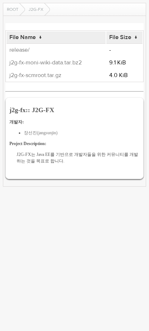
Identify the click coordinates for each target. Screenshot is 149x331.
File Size (120, 37)
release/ (19, 50)
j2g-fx (36, 9)
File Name (22, 37)
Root (12, 9)
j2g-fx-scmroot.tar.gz (35, 75)
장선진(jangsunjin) (41, 132)
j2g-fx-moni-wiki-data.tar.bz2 (45, 62)
